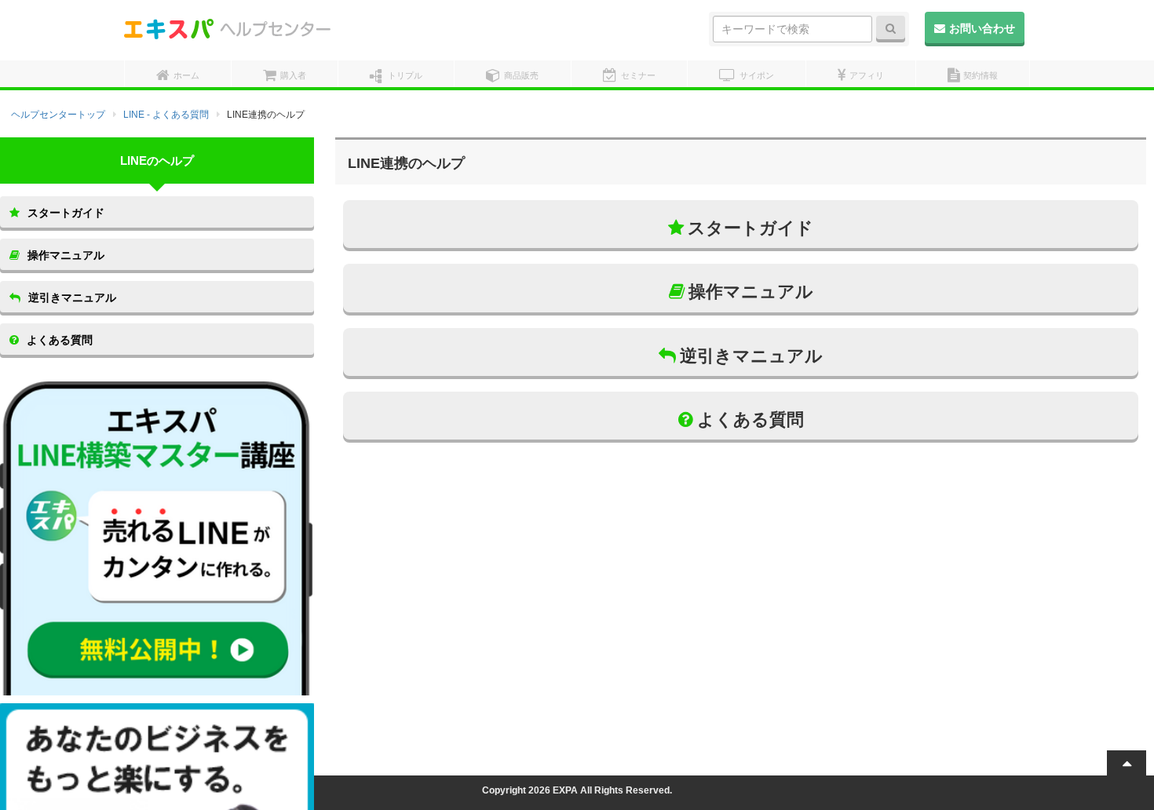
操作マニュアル (750, 291)
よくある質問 (750, 419)
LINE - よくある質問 (166, 114)
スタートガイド (750, 228)
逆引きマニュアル (751, 356)
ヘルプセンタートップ (58, 114)
